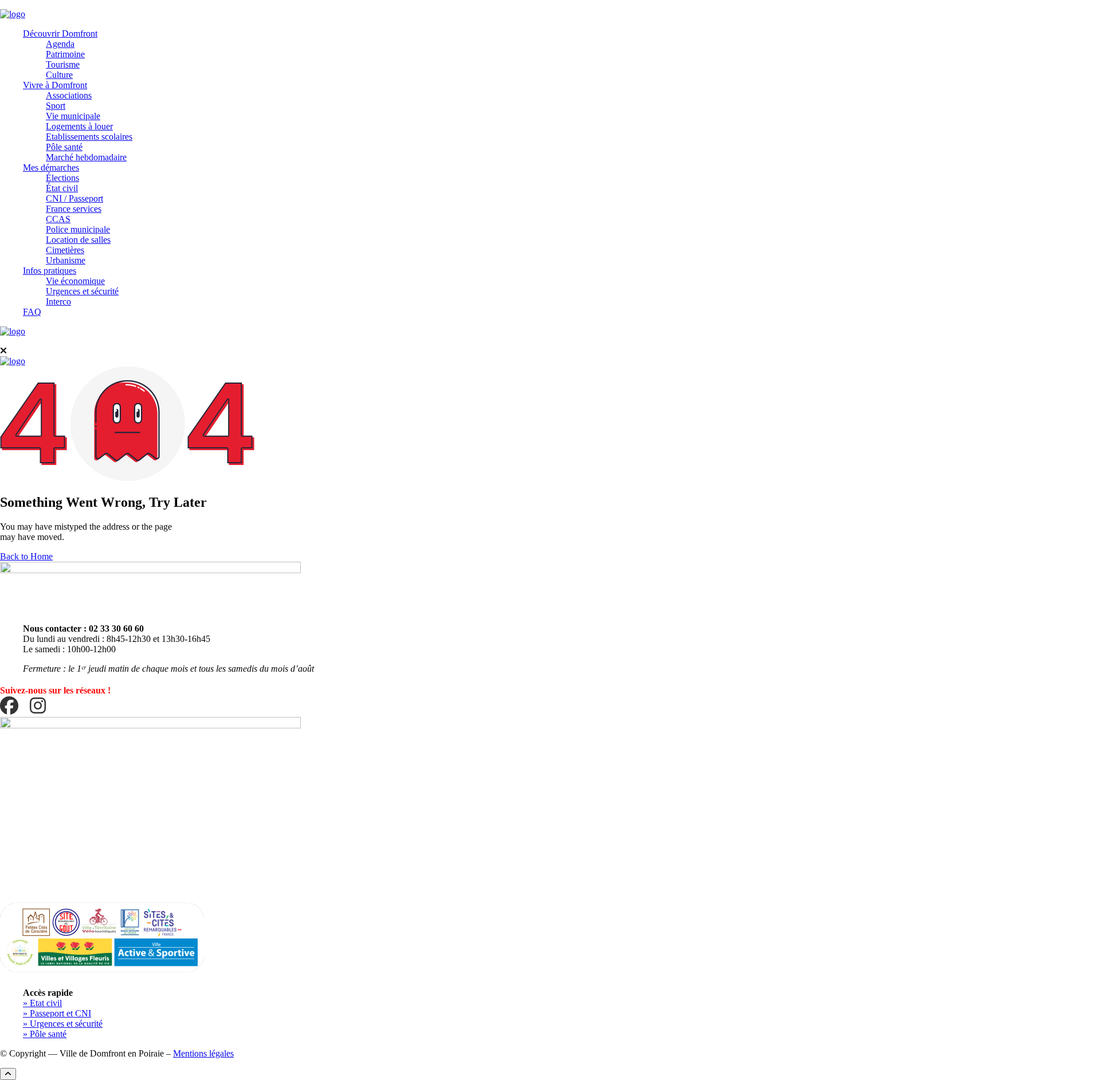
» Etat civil (42, 1003)
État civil (62, 188)
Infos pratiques (49, 270)
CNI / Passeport (74, 198)
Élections (62, 178)
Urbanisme (65, 260)
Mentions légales (203, 1053)
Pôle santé (64, 147)
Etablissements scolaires (89, 136)
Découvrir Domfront (60, 33)
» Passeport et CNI (57, 1013)
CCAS (58, 219)
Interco (58, 301)
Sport (55, 106)
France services (73, 209)
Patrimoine (65, 54)
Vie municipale (73, 116)
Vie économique (75, 281)
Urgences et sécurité (82, 291)
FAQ (32, 312)
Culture (59, 75)
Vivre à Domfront (55, 85)
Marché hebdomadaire (86, 157)
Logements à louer (79, 126)
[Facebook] (9, 706)
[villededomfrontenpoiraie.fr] (12, 14)
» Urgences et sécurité (63, 1023)
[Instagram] (38, 706)
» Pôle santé (44, 1034)
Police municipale (78, 229)
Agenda (60, 44)
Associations (69, 95)
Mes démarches (51, 167)
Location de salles (78, 240)
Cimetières (65, 250)
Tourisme (63, 64)
